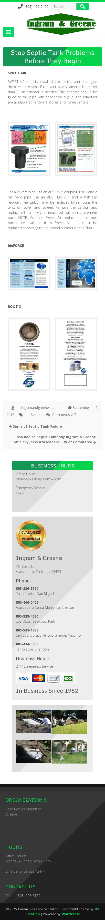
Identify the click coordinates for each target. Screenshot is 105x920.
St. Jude (11, 814)
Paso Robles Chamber (23, 809)
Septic (35, 414)
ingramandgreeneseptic (39, 407)
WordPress (71, 914)
